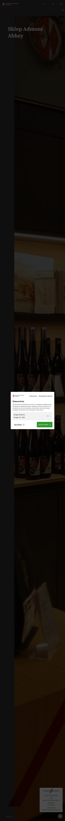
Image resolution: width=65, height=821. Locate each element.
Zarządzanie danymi (45, 396)
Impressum (33, 396)
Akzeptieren (43, 424)
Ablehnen (18, 424)
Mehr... (48, 416)
